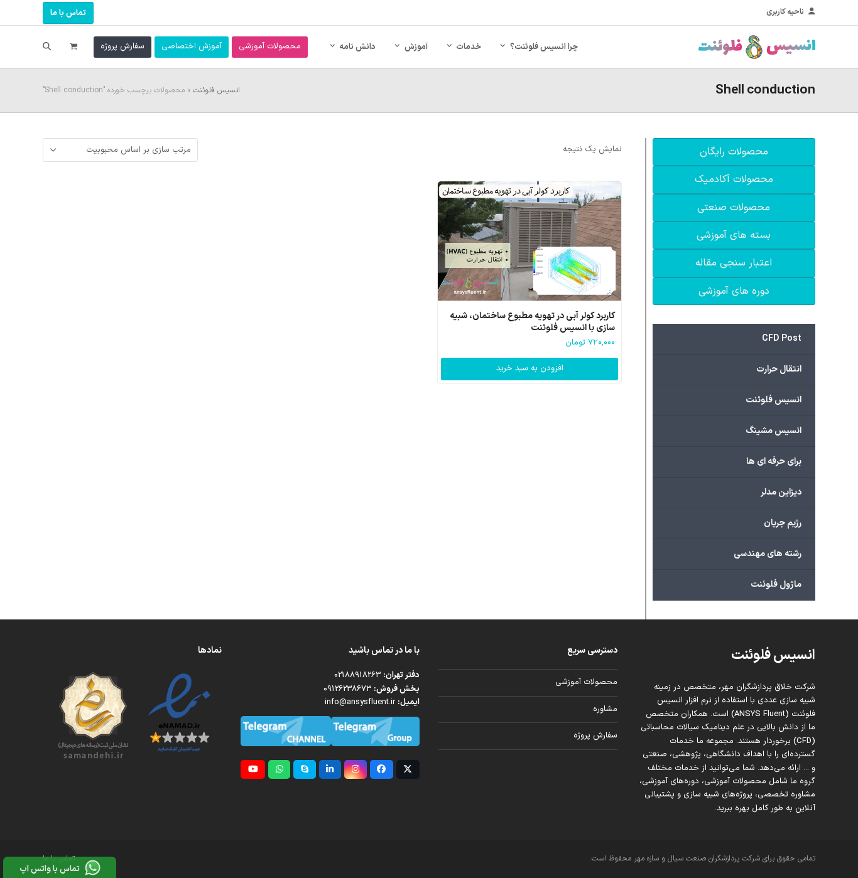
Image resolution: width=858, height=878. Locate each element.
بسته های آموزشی (734, 235)
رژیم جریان (782, 523)
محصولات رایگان (734, 151)
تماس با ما (68, 13)
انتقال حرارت (778, 369)
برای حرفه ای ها (773, 461)
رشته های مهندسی (767, 553)
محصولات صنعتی (733, 207)
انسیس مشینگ (773, 430)
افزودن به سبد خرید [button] (529, 368)
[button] (73, 47)
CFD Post (781, 338)
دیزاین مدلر (781, 492)
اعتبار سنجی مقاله (733, 262)
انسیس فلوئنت (216, 90)
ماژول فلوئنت (776, 584)
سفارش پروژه (595, 735)
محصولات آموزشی (586, 682)
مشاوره (605, 709)
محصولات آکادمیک (734, 179)
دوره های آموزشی (733, 291)
